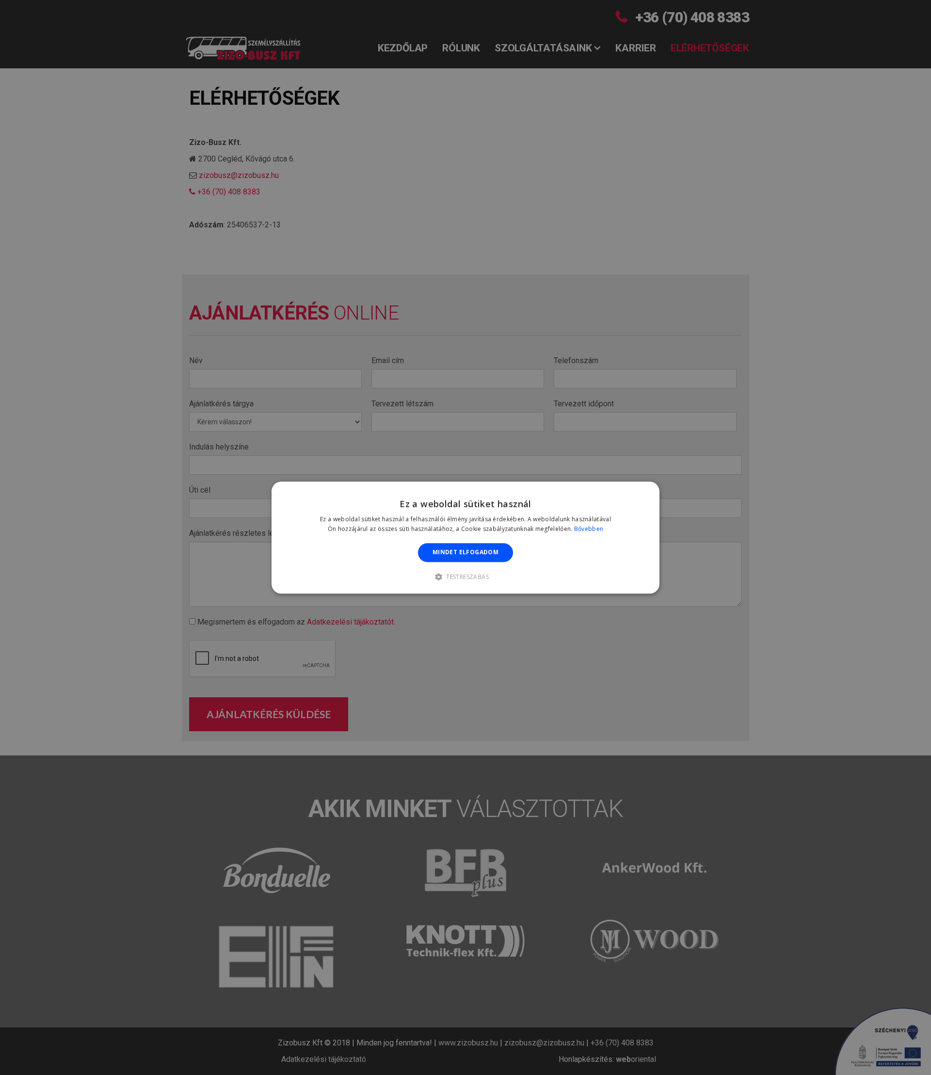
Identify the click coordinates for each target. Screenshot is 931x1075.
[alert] (465, 537)
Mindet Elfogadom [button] (465, 552)
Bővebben (588, 529)
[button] (465, 576)
